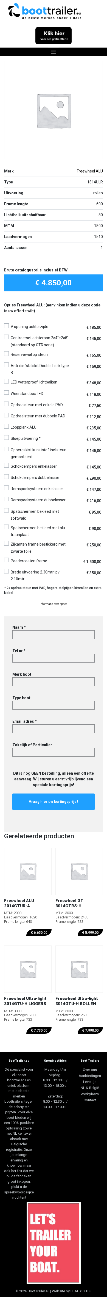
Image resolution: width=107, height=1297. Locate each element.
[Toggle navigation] (54, 52)
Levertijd (90, 1082)
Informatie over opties (53, 604)
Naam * (19, 627)
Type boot (21, 698)
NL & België (90, 1088)
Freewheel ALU (90, 171)
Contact (90, 1100)
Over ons (90, 1070)
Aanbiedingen (90, 1076)
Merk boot (21, 674)
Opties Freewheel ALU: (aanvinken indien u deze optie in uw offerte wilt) (52, 308)
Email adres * (24, 721)
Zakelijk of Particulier (32, 745)
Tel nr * (19, 651)
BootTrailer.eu (38, 1291)
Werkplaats (90, 1094)
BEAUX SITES (81, 1291)
